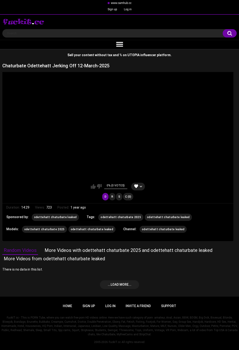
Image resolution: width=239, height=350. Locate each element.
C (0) (128, 196)
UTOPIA (133, 55)
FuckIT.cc (115, 342)
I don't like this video (99, 186)
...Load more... (119, 284)
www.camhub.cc (121, 3)
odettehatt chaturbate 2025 (121, 217)
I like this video (93, 186)
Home (67, 306)
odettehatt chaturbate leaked (55, 217)
